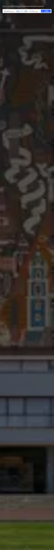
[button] (47, 1)
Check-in (17, 10)
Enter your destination (7, 10)
